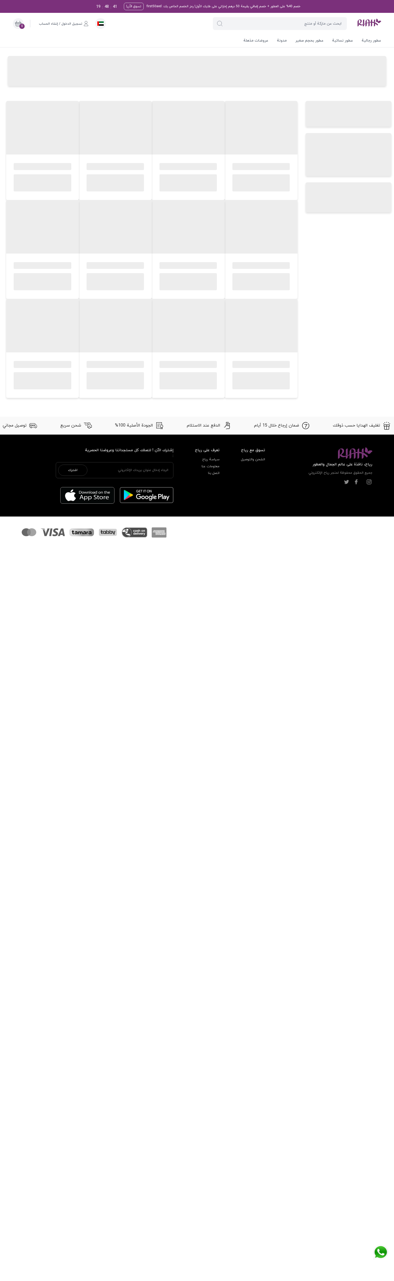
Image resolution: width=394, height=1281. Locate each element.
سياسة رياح (211, 459)
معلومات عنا (211, 466)
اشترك (72, 470)
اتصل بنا (214, 473)
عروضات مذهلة (255, 40)
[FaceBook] (356, 482)
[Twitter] (346, 482)
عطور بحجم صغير (309, 40)
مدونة (282, 40)
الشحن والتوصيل (253, 459)
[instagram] (369, 482)
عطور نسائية (342, 40)
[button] (219, 23)
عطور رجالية (371, 40)
